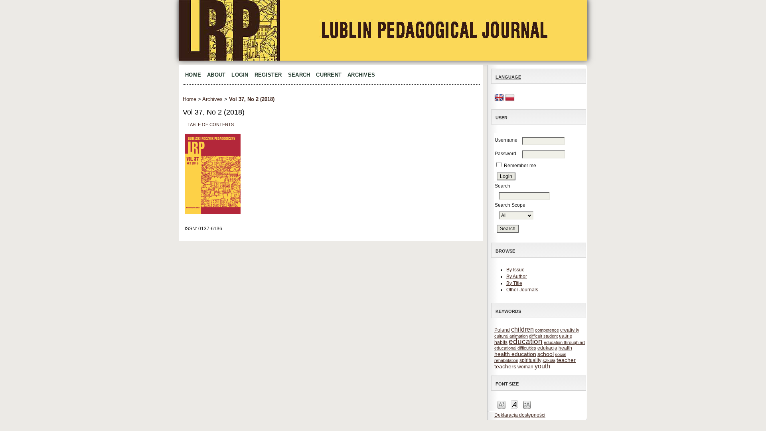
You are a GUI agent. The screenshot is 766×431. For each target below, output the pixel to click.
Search (299, 75)
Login (239, 75)
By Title (514, 283)
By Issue (515, 270)
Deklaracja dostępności (519, 415)
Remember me (520, 165)
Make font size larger (527, 404)
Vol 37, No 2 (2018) (251, 99)
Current (329, 75)
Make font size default (514, 404)
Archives (361, 75)
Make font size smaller (501, 404)
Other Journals (522, 290)
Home (193, 75)
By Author (516, 276)
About (216, 75)
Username (506, 140)
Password (505, 153)
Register (268, 75)
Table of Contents (211, 124)
